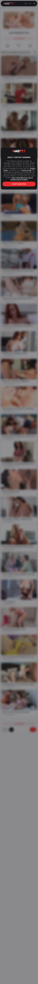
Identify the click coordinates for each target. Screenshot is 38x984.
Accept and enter (19, 184)
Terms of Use (26, 170)
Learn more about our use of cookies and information (21, 178)
